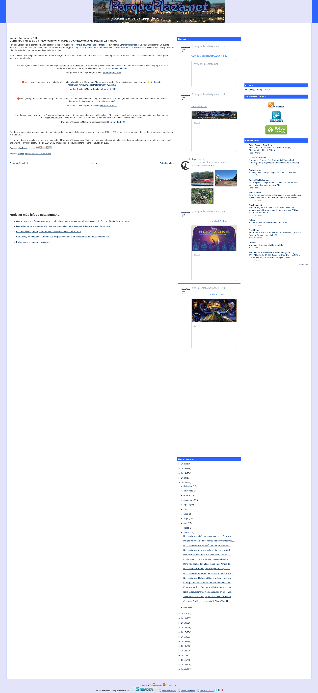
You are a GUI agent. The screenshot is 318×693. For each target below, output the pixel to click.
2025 (183, 468)
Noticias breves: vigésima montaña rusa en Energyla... (207, 536)
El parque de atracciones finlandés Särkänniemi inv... (207, 583)
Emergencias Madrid (129, 45)
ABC (19, 135)
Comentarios (171, 685)
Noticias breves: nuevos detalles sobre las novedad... (207, 550)
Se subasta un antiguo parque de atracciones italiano (207, 596)
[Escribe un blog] (40, 147)
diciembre (188, 486)
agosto (187, 505)
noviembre (189, 491)
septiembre (189, 500)
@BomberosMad (54, 118)
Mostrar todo (303, 264)
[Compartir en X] (43, 147)
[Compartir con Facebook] (47, 147)
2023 (183, 478)
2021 (183, 614)
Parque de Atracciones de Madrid (91, 45)
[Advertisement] (159, 28)
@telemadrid (156, 82)
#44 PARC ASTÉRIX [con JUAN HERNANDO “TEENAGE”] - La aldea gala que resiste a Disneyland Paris (275, 256)
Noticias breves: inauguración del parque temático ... (207, 545)
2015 (183, 641)
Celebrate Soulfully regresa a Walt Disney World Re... (207, 601)
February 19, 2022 (112, 73)
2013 (183, 651)
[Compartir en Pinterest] (50, 147)
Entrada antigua (167, 163)
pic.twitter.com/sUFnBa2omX (103, 85)
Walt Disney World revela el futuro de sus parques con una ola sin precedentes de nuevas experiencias (62, 237)
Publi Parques (255, 192)
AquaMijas (254, 242)
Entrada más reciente (19, 163)
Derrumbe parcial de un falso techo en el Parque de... (207, 564)
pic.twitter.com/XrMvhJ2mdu (114, 68)
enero (186, 607)
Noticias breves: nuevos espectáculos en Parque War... (208, 573)
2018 (183, 627)
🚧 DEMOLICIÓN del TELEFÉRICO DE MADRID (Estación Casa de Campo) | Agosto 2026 (275, 233)
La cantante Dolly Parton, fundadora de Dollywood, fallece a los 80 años (48, 232)
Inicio (94, 163)
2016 (183, 637)
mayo (186, 518)
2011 (183, 660)
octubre (187, 495)
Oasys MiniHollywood (259, 180)
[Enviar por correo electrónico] (37, 147)
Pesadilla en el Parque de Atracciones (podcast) (271, 252)
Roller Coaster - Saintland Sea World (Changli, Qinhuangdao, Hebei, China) (270, 149)
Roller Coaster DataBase (260, 145)
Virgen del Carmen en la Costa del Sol (266, 245)
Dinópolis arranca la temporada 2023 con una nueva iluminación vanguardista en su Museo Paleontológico (64, 226)
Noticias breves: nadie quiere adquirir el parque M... (206, 568)
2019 (183, 623)
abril (186, 523)
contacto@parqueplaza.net (257, 90)
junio (186, 514)
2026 (183, 464)
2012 (183, 655)
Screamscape (255, 170)
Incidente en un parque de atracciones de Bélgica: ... (207, 559)
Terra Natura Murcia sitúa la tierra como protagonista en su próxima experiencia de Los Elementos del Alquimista (275, 196)
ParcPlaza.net (255, 205)
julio (186, 509)
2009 (183, 669)
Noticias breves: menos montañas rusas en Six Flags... (207, 592)
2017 (183, 632)
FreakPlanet (254, 230)
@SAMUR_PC (66, 66)
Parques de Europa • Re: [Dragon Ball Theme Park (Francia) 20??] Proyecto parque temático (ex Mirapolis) (274, 161)
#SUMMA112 (81, 66)
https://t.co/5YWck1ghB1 (79, 85)
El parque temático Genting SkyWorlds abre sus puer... (207, 587)
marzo (187, 528)
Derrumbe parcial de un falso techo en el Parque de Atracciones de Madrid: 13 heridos (63, 40)
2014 (183, 646)
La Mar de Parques (257, 157)
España (21, 153)
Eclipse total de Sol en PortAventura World (268, 222)
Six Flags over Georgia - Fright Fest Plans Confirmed (272, 173)
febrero (187, 532)
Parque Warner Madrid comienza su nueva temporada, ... (209, 541)
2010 (183, 665)
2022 (183, 482)
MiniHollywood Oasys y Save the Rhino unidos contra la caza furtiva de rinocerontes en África (274, 183)
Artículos (158, 685)
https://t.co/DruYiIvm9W (104, 101)
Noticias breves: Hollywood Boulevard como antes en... (208, 578)
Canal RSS (279, 107)
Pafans (252, 220)
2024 (183, 473)
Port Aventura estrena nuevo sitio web (33, 242)
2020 (183, 618)
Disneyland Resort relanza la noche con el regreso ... (207, 555)
